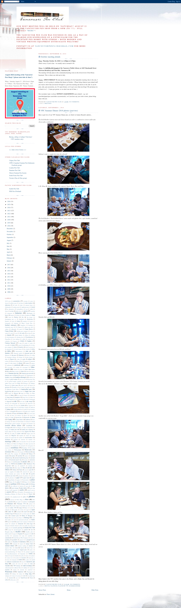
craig (20, 343)
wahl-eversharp (27, 566)
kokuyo (19, 415)
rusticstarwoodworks (23, 519)
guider (28, 387)
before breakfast (26, 315)
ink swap (29, 401)
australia (33, 311)
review (19, 512)
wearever (20, 572)
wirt (24, 576)
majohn (21, 435)
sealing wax (8, 527)
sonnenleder (8, 538)
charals (9, 335)
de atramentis (8, 349)
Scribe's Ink (14, 525)
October (9, 234)
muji (33, 452)
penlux (21, 492)
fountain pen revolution (11, 375)
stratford (15, 544)
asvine (12, 311)
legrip (24, 423)
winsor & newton (16, 576)
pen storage (15, 488)
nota (16, 466)
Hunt (31, 397)
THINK (30, 554)
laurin (14, 421)
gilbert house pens (10, 383)
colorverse (30, 339)
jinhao (8, 409)
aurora (25, 311)
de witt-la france (18, 349)
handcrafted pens (26, 389)
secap (9, 529)
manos (27, 435)
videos (25, 563)
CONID (22, 341)
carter (31, 331)
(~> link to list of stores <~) (17, 150)
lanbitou (28, 419)
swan (16, 548)
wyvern (11, 578)
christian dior (20, 337)
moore (15, 452)
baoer (6, 315)
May (8, 249)
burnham (30, 325)
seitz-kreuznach (17, 529)
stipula (7, 544)
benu (33, 315)
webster (7, 574)
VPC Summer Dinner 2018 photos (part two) (59, 110)
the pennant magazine (29, 552)
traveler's (23, 558)
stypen (21, 544)
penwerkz (7, 497)
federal (15, 369)
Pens (25, 494)
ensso (27, 363)
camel (20, 329)
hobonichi (32, 395)
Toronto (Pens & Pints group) (18, 178)
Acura (6, 303)
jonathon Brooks (18, 409)
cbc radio (22, 333)
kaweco (21, 413)
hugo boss (25, 397)
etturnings (26, 365)
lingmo (19, 427)
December (10, 228)
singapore (26, 534)
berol (10, 317)
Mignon (21, 443)
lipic (25, 427)
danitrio (21, 347)
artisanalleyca (20, 309)
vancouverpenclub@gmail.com (54, 46)
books (18, 321)
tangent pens (23, 550)
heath (22, 393)
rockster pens (15, 516)
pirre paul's (18, 501)
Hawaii (16, 393)
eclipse (30, 359)
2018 (9, 226)
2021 (9, 217)
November (10, 231)
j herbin (22, 405)
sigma (14, 534)
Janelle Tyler (13, 407)
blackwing (30, 319)
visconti (7, 566)
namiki (7, 456)
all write (15, 305)
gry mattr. (21, 387)
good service (24, 385)
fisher (22, 371)
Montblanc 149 (26, 448)
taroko (31, 550)
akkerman (7, 305)
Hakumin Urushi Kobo (13, 389)
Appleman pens (25, 307)
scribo (20, 525)
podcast (30, 503)
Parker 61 (26, 482)
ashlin (31, 309)
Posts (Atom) (51, 594)
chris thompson (10, 337)
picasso (12, 499)
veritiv (13, 563)
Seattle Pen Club (14, 189)
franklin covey (9, 377)
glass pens (15, 385)
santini (6, 523)
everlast (17, 367)
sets (32, 530)
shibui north (8, 534)
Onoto (20, 470)
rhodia (31, 512)
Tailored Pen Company (11, 550)
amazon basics (29, 305)
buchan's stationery (11, 325)
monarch (23, 445)
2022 (9, 214)
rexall (25, 512)
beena (17, 315)
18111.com (8, 301)
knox (13, 415)
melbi (17, 441)
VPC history (16, 566)
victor (19, 563)
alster (21, 305)
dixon (28, 355)
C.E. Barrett (19, 327)
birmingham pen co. (10, 319)
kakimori (20, 411)
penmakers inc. (29, 492)
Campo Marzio (29, 329)
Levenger (7, 427)
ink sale (22, 401)
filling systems (15, 371)
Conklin (29, 341)
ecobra (6, 361)
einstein (26, 361)
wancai (31, 567)
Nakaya (31, 454)
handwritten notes (18, 391)
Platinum (54, 586)
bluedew (7, 321)
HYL (6, 399)
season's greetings (18, 528)
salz (13, 522)
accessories (16, 301)
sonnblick (30, 536)
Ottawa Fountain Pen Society (18, 173)
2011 (9, 283)
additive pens (13, 303)
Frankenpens (30, 375)
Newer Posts (42, 590)
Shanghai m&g (9, 532)
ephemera (9, 365)
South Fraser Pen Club (16, 175)
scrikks (26, 525)
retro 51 (10, 512)
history (26, 395)
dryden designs (29, 357)
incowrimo (18, 399)
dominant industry (11, 357)
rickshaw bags (9, 514)
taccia (22, 548)
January (9, 261)
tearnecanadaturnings (10, 552)
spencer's (22, 540)
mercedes (23, 441)
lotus (8, 433)
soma (23, 536)
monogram (30, 445)
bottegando (7, 323)
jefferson (33, 407)
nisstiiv (6, 464)
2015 (9, 271)
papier (18, 480)
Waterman (8, 571)
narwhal (20, 456)
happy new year (30, 391)
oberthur (30, 466)
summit (31, 546)
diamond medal (18, 353)
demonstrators (19, 351)
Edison (12, 361)
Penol (19, 494)
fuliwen (31, 377)
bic (23, 317)
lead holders (21, 421)
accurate (26, 301)
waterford (30, 569)
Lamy (10, 419)
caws (16, 333)
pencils (9, 492)
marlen (20, 437)
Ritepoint (17, 513)
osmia (18, 472)
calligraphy (13, 329)
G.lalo (6, 379)
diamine (7, 353)
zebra (6, 580)
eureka (33, 365)
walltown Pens (17, 567)
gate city (22, 379)
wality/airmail (8, 567)
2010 (9, 286)
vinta (31, 564)
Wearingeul (30, 572)
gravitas (7, 387)
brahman (16, 323)
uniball (33, 560)
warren (14, 569)
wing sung (28, 574)
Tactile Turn (30, 548)
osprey (31, 472)
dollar (33, 355)
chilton (26, 335)
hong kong (10, 397)
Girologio (25, 383)
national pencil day (16, 460)
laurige (8, 421)
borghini (25, 321)
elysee (20, 363)
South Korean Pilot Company (21, 538)
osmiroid (25, 472)
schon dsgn (29, 524)
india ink (25, 399)
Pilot (26, 499)
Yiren (31, 578)
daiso (15, 347)
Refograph (14, 509)
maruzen (15, 439)
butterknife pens (9, 327)
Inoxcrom (22, 403)
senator (26, 530)
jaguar (6, 407)
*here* (31, 30)
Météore (9, 443)
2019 (9, 223)
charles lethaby (18, 335)
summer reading (22, 546)
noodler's (20, 464)
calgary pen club (28, 327)
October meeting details (50, 56)
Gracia (31, 385)
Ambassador (8, 307)
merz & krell (31, 441)
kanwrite (9, 413)
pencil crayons (31, 490)
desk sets (28, 351)
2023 (9, 211)
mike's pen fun (29, 443)
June (8, 246)
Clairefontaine (29, 337)
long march (17, 431)
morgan (21, 452)
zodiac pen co (13, 580)
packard (20, 476)
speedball (14, 540)
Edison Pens (19, 361)
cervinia (29, 333)
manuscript (13, 437)
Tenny (19, 552)
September (10, 237)
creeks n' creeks (28, 343)
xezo (17, 578)
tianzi (11, 556)
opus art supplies (9, 472)
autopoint (9, 313)
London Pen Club (14, 168)
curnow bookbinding (23, 345)
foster (27, 371)
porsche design (15, 505)
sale (9, 521)
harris (9, 393)
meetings (48, 103)
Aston (6, 311)
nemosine (32, 460)
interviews (30, 403)
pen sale (28, 486)
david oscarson (29, 347)
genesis (25, 381)
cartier (6, 333)
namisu (13, 456)
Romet (7, 518)
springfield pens (30, 540)
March (9, 255)
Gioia (18, 383)
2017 (9, 265)
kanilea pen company (29, 411)
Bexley (16, 317)
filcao (8, 371)
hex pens (19, 395)
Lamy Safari (19, 419)
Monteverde (28, 450)
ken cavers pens (31, 413)
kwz (12, 417)
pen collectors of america (17, 486)
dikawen (7, 355)
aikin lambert (28, 303)
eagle (23, 359)
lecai (33, 421)
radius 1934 (13, 508)
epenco (33, 363)
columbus (7, 341)
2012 (9, 280)
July (8, 243)
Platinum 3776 (63, 586)
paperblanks (12, 480)
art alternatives (10, 309)
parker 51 (19, 482)
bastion (12, 315)
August (9, 240)
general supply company (15, 381)
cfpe (34, 333)
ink (15, 401)
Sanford (31, 521)
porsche (7, 506)
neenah (25, 460)
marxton (23, 439)
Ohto (24, 468)
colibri (23, 339)
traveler (17, 558)
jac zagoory (30, 405)
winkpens (7, 576)
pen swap (32, 488)
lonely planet (8, 431)
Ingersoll (9, 401)
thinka (6, 556)
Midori (15, 443)
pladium (25, 501)
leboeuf (28, 421)
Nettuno (9, 462)
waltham (25, 567)
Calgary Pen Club (14, 160)
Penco (16, 492)
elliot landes (13, 363)
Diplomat (21, 355)
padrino (26, 476)
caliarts (6, 329)
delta (9, 351)
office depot (17, 468)
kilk (8, 415)
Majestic (13, 435)
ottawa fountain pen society (12, 474)
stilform (31, 542)
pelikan (13, 484)
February (10, 258)
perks (24, 497)
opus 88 (31, 470)
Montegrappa (17, 450)
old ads (30, 468)
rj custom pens (25, 513)
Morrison (27, 452)
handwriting (8, 391)
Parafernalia (25, 480)
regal (27, 509)
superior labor (8, 548)
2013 (9, 277)
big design (30, 317)
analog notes (16, 307)
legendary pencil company (13, 423)
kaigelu (13, 411)
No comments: (74, 102)
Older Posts (94, 590)
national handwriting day (21, 458)
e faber (18, 359)
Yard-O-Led (24, 578)
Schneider (20, 524)
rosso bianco (19, 517)
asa (26, 309)
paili (6, 478)
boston (31, 321)
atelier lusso (18, 311)
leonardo (30, 423)
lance (33, 419)
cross (13, 345)
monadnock (15, 445)
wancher (7, 570)
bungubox (23, 325)
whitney (14, 574)
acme (31, 301)
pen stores (24, 488)
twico (8, 560)
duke (6, 359)
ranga (20, 508)
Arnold (33, 307)
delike (33, 349)
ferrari (21, 369)
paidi (32, 476)
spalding (7, 540)
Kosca (25, 415)
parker (32, 479)
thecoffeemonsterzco (12, 554)
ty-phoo (27, 560)
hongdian (17, 397)
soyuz (31, 538)
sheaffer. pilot (29, 532)
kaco (8, 411)
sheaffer (18, 531)
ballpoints (18, 313)
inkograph (14, 403)
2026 (9, 201)
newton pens (16, 462)
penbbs (22, 490)
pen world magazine (12, 490)
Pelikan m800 (24, 484)
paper (18, 478)
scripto (31, 525)
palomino (11, 478)
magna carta (30, 433)
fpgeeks (22, 375)
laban (33, 417)
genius (31, 381)
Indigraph (32, 399)
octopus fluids (8, 468)
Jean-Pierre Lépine (23, 407)
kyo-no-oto (19, 417)
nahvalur (23, 454)
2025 (9, 204)
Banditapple (30, 313)
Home (68, 590)
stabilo (9, 542)
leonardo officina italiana (13, 425)
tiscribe (22, 556)
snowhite (7, 536)
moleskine (7, 445)
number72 (22, 466)
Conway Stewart (10, 343)
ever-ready (9, 367)
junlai (25, 409)
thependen (22, 554)
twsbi (20, 560)
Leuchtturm (29, 425)
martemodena (28, 437)
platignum (32, 502)
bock (13, 321)
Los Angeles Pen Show (28, 431)
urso (23, 561)
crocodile (7, 345)
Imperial (12, 399)
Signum (20, 534)
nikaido (24, 462)
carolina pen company (22, 331)
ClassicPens (7, 339)
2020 (9, 220)
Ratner (26, 507)
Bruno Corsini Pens (27, 323)
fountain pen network (27, 373)
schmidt (13, 523)
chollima (33, 335)
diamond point (29, 353)
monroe (7, 448)
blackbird (21, 319)
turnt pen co (32, 558)
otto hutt (25, 474)
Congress (15, 341)
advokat (21, 303)
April (8, 252)
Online (14, 470)
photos (47, 586)
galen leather (13, 379)
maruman (7, 439)
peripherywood (16, 497)
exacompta (25, 367)
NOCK (13, 464)
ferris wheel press (30, 369)
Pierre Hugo (20, 499)
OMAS (7, 470)
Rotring (26, 518)
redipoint (7, 509)
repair (33, 510)
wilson (20, 574)
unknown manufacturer (13, 562)
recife (31, 507)
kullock (7, 417)
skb (32, 534)
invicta (6, 405)
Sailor (33, 520)
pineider (11, 502)
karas (15, 413)
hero (12, 395)
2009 (9, 289)
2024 (9, 207)
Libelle (14, 427)
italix (12, 405)
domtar (20, 357)
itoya (17, 405)
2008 (9, 292)
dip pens (14, 355)
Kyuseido (26, 417)
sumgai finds (29, 544)
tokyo (27, 556)
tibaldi (16, 556)
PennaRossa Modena (10, 494)
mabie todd (20, 433)
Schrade (7, 525)
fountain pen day (14, 373)
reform (21, 509)
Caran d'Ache (9, 331)
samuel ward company (21, 521)
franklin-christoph (20, 377)
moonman (8, 452)
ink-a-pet (7, 403)
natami (26, 456)
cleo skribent (16, 339)
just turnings (32, 409)
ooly (26, 470)
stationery (23, 542)
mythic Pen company (12, 454)
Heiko (27, 393)
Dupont (12, 359)
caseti (11, 333)
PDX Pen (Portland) (15, 191)
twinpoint (14, 560)
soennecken (15, 536)
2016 (9, 268)
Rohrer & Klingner (27, 516)
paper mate (26, 478)
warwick (22, 569)
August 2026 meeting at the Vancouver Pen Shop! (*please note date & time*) (19, 75)
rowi (15, 519)
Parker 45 (11, 482)
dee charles (26, 349)
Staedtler (15, 542)
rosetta (12, 517)
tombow (33, 556)
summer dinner (74, 586)
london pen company (27, 429)
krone (31, 415)
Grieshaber (14, 387)
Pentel (30, 494)
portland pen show (26, 505)
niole (31, 462)
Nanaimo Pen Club (14, 170)
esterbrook (17, 365)
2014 (9, 274)
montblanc (14, 447)
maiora (6, 435)
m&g (13, 433)
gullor (33, 387)
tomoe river (10, 558)
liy (29, 427)
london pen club (15, 429)
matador (30, 439)
